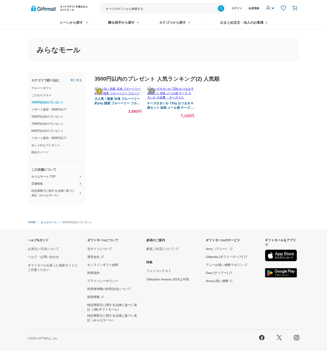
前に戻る (76, 80)
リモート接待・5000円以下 (49, 109)
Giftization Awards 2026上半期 (167, 279)
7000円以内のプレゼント (47, 123)
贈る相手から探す (121, 22)
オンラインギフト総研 (102, 265)
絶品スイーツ (40, 152)
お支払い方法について (43, 249)
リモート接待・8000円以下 (49, 138)
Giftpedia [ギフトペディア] (224, 257)
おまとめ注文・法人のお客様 (242, 22)
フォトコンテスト (158, 271)
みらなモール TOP (43, 176)
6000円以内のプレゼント (47, 131)
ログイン (237, 8)
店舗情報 (37, 183)
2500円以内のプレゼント (47, 116)
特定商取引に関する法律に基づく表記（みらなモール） (53, 193)
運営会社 (93, 257)
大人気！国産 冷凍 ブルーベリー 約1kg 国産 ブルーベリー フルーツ (117, 103)
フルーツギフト (41, 88)
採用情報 (93, 297)
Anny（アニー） (217, 249)
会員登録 (253, 8)
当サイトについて (99, 249)
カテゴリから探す (172, 22)
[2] (170, 97)
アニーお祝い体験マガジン (224, 265)
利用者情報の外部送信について (109, 289)
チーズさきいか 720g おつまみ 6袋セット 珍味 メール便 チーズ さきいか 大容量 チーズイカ (170, 107)
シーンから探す (71, 22)
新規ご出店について (160, 249)
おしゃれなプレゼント (45, 145)
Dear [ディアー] (217, 273)
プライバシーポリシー (102, 281)
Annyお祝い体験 (217, 281)
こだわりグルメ (41, 95)
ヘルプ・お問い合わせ (43, 257)
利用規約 (93, 273)
